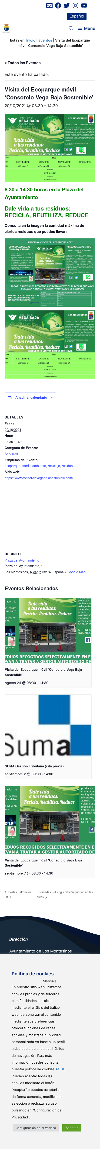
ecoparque (12, 465)
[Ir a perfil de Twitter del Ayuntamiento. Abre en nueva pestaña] (66, 5)
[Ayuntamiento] (6, 28)
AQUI (60, 1069)
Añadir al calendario (31, 397)
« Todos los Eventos (23, 62)
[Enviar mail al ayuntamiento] (49, 5)
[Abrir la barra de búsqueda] (71, 28)
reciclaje (54, 465)
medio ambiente (34, 465)
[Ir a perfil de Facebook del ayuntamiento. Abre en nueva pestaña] (58, 5)
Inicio (30, 40)
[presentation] (48, 630)
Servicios (11, 453)
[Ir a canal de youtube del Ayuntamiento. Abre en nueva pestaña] (84, 5)
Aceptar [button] (72, 1128)
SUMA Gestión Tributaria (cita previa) (34, 766)
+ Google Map (75, 571)
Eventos (45, 40)
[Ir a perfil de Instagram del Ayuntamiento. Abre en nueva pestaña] (75, 5)
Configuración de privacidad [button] (36, 1128)
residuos (68, 465)
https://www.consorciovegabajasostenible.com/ (39, 477)
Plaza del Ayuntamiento (22, 560)
